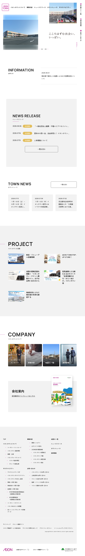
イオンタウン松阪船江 (39, 452)
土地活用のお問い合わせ (38, 475)
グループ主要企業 (14, 464)
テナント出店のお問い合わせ (40, 479)
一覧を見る (41, 149)
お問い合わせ (31, 468)
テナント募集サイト (18, 524)
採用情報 (53, 453)
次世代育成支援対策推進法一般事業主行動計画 (16, 493)
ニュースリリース (56, 444)
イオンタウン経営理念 (14, 451)
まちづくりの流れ (37, 446)
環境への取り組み (13, 482)
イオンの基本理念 (14, 460)
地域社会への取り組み (14, 485)
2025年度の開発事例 (37, 449)
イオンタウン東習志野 (39, 459)
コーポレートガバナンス (14, 503)
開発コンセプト (36, 443)
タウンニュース (56, 448)
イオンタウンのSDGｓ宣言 (15, 479)
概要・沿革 (11, 454)
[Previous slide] (40, 49)
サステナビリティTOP (14, 472)
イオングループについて (14, 457)
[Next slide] (47, 49)
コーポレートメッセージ (14, 447)
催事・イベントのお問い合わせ (40, 482)
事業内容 (30, 439)
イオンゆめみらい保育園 (14, 506)
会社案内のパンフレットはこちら (23, 396)
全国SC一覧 (54, 439)
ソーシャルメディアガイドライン (63, 528)
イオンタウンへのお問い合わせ (40, 472)
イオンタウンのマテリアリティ (16, 475)
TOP (4, 439)
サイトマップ (7, 524)
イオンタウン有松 (38, 462)
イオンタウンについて (10, 444)
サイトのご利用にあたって (30, 528)
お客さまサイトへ (21, 549)
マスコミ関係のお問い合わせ (40, 485)
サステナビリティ (8, 468)
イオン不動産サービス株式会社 (12, 528)
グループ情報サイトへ (39, 549)
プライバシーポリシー (46, 528)
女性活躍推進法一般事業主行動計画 (14, 498)
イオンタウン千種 (38, 456)
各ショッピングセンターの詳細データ (16, 511)
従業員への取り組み (13, 489)
